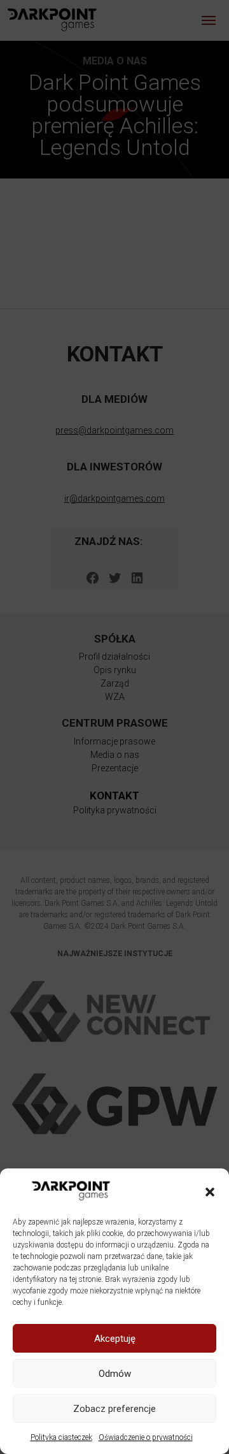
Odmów (115, 1373)
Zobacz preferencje (114, 1408)
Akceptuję (114, 1338)
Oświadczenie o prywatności (146, 1437)
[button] (210, 1190)
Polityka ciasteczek (61, 1437)
